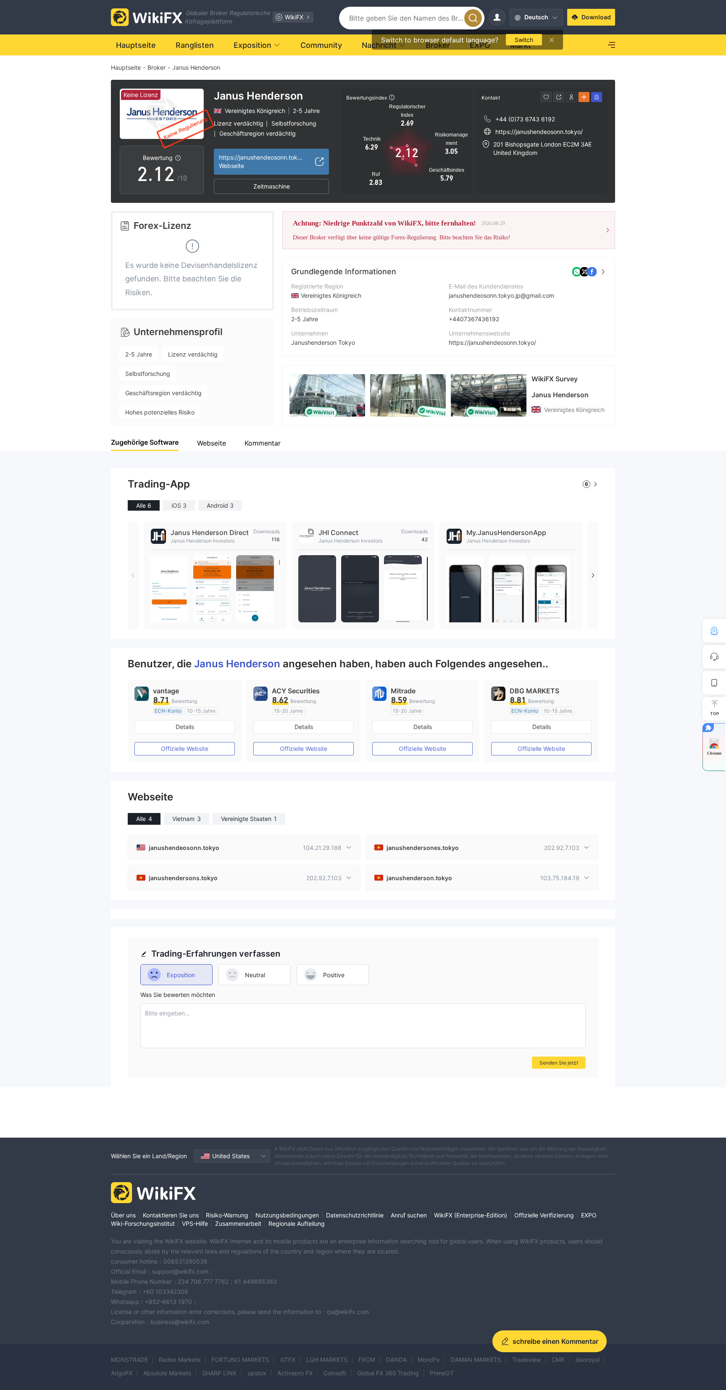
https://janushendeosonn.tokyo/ (492, 342)
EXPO (589, 1215)
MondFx (429, 1359)
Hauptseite (126, 67)
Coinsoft (335, 1373)
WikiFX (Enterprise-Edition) (470, 1215)
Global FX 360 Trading (388, 1373)
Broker (156, 67)
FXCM (366, 1359)
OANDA (396, 1359)
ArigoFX (121, 1373)
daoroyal (588, 1359)
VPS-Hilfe (195, 1223)
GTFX (287, 1359)
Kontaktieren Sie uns (171, 1215)
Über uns (123, 1215)
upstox (256, 1373)
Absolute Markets (167, 1373)
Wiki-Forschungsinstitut (143, 1223)
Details (185, 726)
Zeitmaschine (271, 186)
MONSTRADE (129, 1359)
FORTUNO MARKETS (240, 1359)
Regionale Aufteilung (296, 1223)
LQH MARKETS (326, 1359)
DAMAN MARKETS (476, 1359)
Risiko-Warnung (227, 1215)
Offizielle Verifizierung (544, 1215)
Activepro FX (295, 1373)
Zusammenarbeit (238, 1223)
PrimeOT (442, 1373)
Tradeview (526, 1359)
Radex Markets (179, 1359)
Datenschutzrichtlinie (355, 1215)
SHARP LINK (219, 1373)
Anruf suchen (409, 1215)
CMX (558, 1359)
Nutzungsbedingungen (287, 1215)
